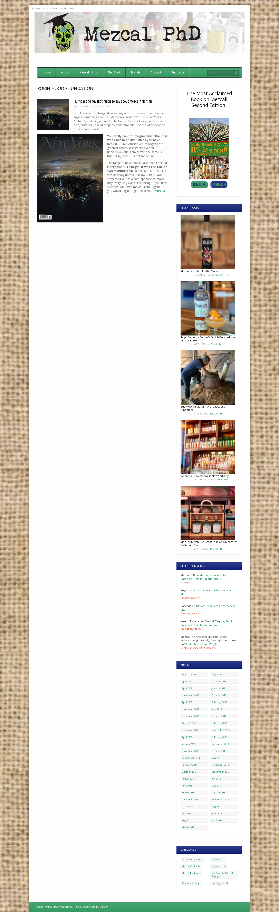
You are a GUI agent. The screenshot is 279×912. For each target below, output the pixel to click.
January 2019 (218, 688)
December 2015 (190, 729)
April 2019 (187, 688)
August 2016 (188, 722)
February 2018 (219, 702)
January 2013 (218, 792)
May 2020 (217, 674)
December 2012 (190, 799)
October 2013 (189, 771)
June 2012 (217, 813)
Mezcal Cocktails (191, 866)
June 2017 (217, 709)
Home (46, 72)
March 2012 (188, 827)
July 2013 (216, 778)
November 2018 (190, 695)
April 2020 (187, 681)
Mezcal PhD (81, 106)
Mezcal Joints (88, 72)
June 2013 (187, 785)
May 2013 (217, 785)
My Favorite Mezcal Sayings (222, 875)
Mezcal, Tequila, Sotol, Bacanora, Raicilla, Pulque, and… (204, 577)
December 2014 (220, 743)
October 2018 (219, 695)
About (65, 72)
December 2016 (190, 716)
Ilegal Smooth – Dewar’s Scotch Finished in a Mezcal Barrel (208, 338)
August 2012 (218, 806)
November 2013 (220, 764)
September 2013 (221, 771)
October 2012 (189, 806)
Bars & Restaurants (192, 859)
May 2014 (217, 757)
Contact (156, 72)
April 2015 (187, 737)
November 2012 (220, 799)
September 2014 (191, 757)
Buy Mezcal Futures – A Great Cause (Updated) (203, 408)
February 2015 (219, 737)
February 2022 (189, 674)
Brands (135, 72)
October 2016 (219, 716)
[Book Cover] (209, 178)
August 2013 (188, 778)
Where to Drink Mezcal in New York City (205, 476)
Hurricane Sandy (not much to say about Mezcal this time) (114, 101)
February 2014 (189, 764)
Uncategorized (220, 883)
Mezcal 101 (218, 859)
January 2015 (188, 743)
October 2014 (219, 750)
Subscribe (178, 72)
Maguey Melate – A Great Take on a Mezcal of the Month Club (209, 543)
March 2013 (188, 792)
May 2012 (187, 820)
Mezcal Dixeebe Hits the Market (200, 271)
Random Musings (191, 883)
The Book (114, 72)
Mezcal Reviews (190, 873)
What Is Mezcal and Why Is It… (203, 644)
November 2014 (190, 750)
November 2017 (190, 709)
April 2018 (187, 702)
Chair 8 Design (99, 907)
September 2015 (221, 729)
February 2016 (219, 722)
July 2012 (186, 813)
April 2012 (217, 820)
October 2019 (219, 681)
